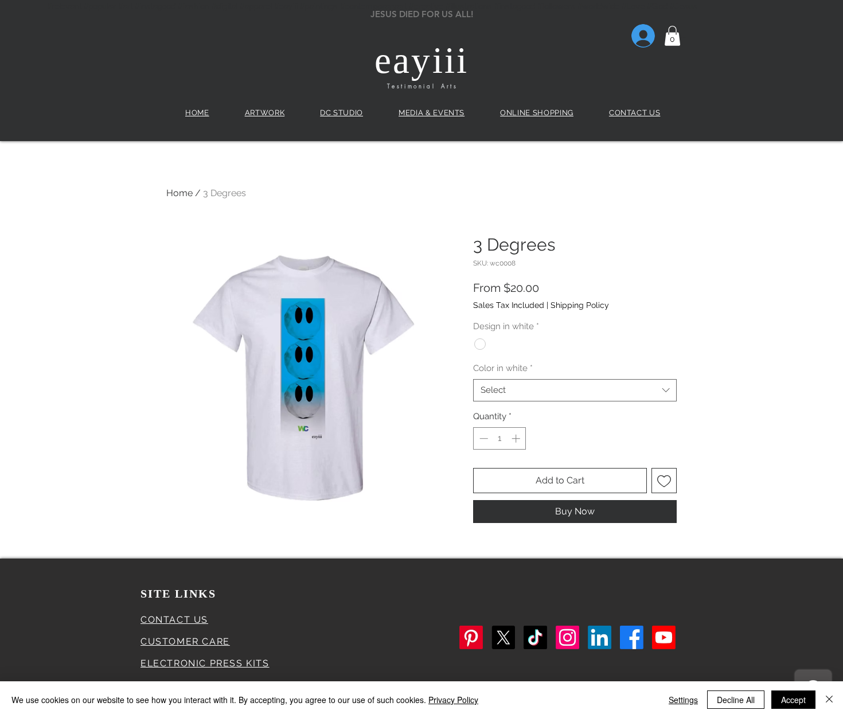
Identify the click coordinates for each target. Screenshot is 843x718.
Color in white (503, 368)
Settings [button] (683, 699)
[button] (672, 36)
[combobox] (575, 390)
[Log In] (628, 36)
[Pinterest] (471, 637)
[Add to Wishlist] (664, 480)
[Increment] (517, 438)
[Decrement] (482, 438)
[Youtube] (664, 637)
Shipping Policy (580, 305)
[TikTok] (535, 637)
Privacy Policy (453, 699)
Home (179, 193)
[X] (503, 637)
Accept (793, 699)
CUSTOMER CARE (185, 641)
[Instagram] (567, 637)
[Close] (829, 699)
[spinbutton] (499, 438)
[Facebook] (631, 637)
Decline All (736, 699)
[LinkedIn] (599, 637)
